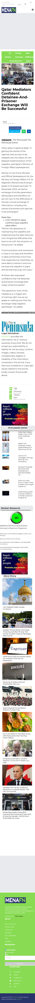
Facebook (16, 972)
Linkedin (16, 983)
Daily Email (17, 981)
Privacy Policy (9, 927)
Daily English (10, 950)
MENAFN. (15, 997)
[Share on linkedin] (29, 131)
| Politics (7, 57)
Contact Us (8, 930)
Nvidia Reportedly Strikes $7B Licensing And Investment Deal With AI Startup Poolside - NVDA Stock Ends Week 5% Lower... (17, 815)
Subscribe (20, 964)
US (7, 53)
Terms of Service (10, 924)
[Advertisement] (17, 30)
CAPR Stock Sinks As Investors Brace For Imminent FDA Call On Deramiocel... (17, 658)
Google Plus (17, 978)
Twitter (15, 975)
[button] (25, 4)
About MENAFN (10, 936)
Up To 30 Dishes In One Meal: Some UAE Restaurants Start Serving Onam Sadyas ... (16, 736)
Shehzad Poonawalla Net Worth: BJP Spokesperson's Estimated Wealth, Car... (25, 471)
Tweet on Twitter (14, 131)
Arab (27, 53)
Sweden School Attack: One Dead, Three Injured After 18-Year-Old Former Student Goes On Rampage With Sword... (17, 633)
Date (5, 122)
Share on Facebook (15, 128)
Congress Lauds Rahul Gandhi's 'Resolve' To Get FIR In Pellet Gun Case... (16, 760)
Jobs (6, 938)
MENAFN (6, 140)
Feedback (8, 941)
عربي (20, 4)
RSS (14, 986)
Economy (19, 57)
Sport (27, 61)
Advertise (8, 933)
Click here (19, 916)
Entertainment (12, 61)
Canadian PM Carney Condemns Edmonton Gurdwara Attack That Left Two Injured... (16, 789)
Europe (18, 53)
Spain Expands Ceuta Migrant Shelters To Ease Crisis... (14, 709)
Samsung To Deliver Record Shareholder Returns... (14, 683)
